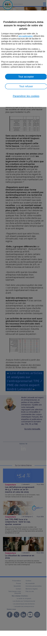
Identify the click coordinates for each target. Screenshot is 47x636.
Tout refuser (26, 86)
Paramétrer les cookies (26, 96)
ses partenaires (26, 36)
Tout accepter (26, 76)
